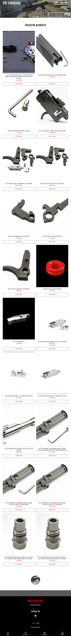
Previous (4, 9)
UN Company (12, 3)
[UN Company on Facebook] (35, 616)
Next (67, 9)
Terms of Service (35, 627)
